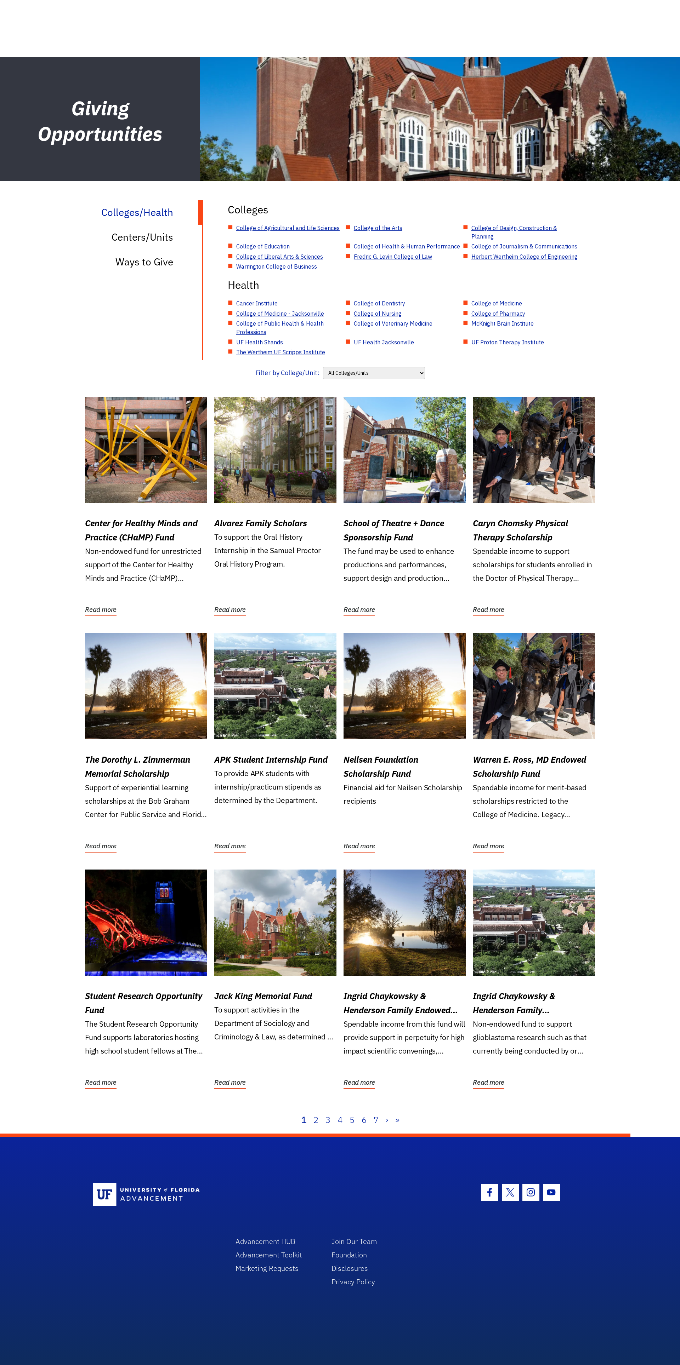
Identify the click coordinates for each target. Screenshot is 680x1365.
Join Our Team (354, 1241)
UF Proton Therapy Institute (507, 342)
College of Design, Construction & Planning (514, 232)
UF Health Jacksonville (384, 342)
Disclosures (350, 1268)
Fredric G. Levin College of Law (393, 256)
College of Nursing (378, 313)
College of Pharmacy (498, 313)
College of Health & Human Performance (407, 246)
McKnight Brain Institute (502, 323)
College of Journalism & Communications (524, 246)
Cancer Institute (257, 303)
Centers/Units (142, 236)
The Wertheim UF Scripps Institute (280, 352)
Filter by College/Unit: (287, 373)
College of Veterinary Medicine (393, 323)
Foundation (349, 1255)
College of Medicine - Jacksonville (280, 313)
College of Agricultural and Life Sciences (288, 227)
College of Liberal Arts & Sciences (279, 256)
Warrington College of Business (276, 266)
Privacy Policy (353, 1281)
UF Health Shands (259, 342)
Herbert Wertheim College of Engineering (524, 256)
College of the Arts (378, 227)
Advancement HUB (265, 1241)
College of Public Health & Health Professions (280, 327)
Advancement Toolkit (269, 1255)
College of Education (263, 246)
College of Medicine (496, 303)
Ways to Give (144, 261)
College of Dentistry (379, 303)
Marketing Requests (267, 1268)
